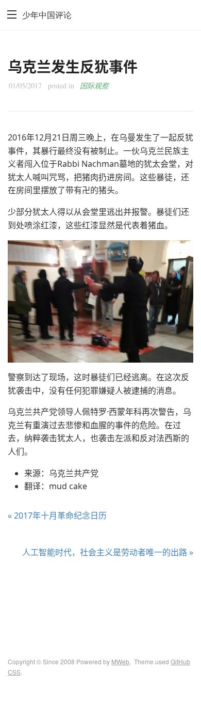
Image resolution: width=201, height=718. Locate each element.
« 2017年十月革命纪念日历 (57, 515)
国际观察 (94, 85)
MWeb (120, 661)
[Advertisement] (100, 598)
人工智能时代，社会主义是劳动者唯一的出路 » (107, 552)
